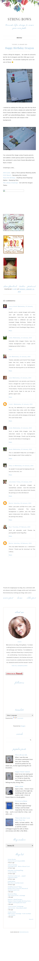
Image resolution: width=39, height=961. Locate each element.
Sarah (11, 449)
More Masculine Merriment (16, 883)
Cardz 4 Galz (12, 912)
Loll (10, 356)
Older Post (31, 597)
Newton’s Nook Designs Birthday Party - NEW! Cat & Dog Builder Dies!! (19, 901)
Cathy (11, 338)
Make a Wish (19, 786)
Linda (10, 428)
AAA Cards (6, 172)
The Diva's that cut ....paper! (17, 876)
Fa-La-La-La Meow (21, 801)
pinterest (32, 286)
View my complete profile (19, 665)
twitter (22, 286)
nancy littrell (13, 306)
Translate (20, 718)
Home (19, 597)
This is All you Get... (21, 755)
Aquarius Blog (12, 894)
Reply (10, 330)
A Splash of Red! (12, 877)
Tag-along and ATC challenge (16, 895)
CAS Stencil (7, 175)
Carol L (11, 404)
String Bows (19, 19)
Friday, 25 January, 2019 (24, 482)
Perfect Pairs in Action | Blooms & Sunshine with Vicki (18, 889)
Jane (10, 378)
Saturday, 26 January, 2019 (22, 503)
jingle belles (11, 881)
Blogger (23, 726)
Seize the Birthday (9, 178)
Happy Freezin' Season (22, 772)
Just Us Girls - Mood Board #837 (17, 908)
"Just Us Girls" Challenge (15, 906)
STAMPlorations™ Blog (15, 887)
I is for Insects (12, 872)
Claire (19, 641)
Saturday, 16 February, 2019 (23, 543)
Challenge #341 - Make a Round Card (19, 866)
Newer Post (8, 597)
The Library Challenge (10, 183)
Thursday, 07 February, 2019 (21, 527)
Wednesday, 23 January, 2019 (22, 338)
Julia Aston (12, 482)
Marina (11, 503)
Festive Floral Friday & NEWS (16, 861)
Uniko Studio (12, 859)
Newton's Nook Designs (15, 899)
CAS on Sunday (12, 865)
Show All (31, 919)
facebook (13, 286)
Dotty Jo (11, 465)
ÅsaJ (10, 527)
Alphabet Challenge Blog (15, 870)
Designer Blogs (24, 932)
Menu (19, 38)
